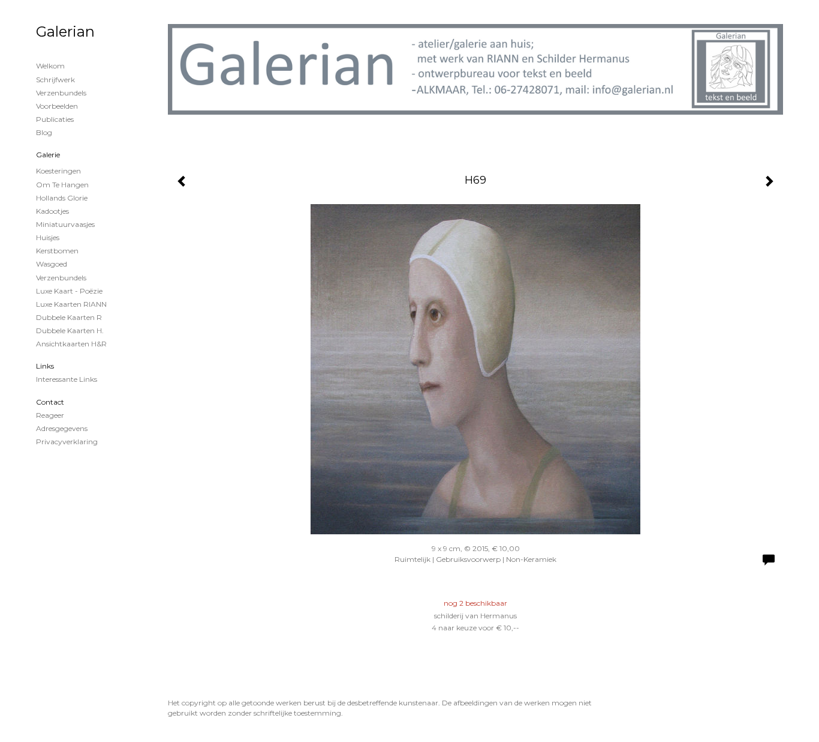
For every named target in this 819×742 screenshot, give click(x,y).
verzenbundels (61, 277)
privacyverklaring (67, 441)
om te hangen (62, 184)
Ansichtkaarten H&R (71, 343)
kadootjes (52, 211)
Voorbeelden (57, 105)
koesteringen (58, 170)
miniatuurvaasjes (65, 224)
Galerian (65, 31)
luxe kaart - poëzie (69, 290)
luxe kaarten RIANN (71, 304)
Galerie (48, 154)
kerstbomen (57, 250)
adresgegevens (62, 428)
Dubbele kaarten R (69, 317)
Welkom (50, 65)
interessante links (66, 379)
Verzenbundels (61, 92)
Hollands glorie (62, 197)
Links (45, 365)
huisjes (47, 237)
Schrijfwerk (55, 79)
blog (44, 132)
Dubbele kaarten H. (70, 330)
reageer (50, 415)
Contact (50, 401)
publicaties (55, 119)
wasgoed (51, 263)
